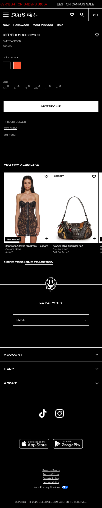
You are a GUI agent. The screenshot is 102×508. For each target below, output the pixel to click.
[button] (74, 4)
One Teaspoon (12, 41)
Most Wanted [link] (43, 25)
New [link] (6, 25)
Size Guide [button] (10, 128)
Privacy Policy (51, 470)
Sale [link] (60, 25)
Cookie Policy (51, 478)
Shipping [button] (9, 135)
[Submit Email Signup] (84, 320)
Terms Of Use (51, 474)
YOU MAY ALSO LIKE (21, 165)
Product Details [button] (15, 122)
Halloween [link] (21, 25)
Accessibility (51, 482)
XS (5, 87)
